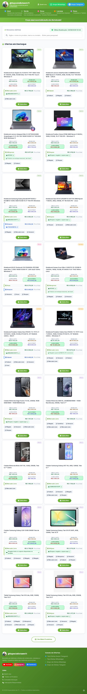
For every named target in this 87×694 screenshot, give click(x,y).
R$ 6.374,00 (29, 285)
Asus (8, 285)
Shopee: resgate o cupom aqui (59, 155)
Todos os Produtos (11, 677)
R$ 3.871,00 (29, 152)
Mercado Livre (11, 91)
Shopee (51, 152)
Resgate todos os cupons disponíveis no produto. (20, 552)
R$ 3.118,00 (71, 152)
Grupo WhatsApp (59, 4)
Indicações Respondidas (13, 682)
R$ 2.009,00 (29, 613)
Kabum (51, 91)
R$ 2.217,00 (71, 613)
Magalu (59, 95)
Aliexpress (52, 285)
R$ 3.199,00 (71, 91)
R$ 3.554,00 (29, 224)
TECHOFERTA (12, 227)
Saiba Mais (23, 104)
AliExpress (10, 152)
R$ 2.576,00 (71, 548)
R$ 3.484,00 (29, 217)
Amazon (9, 224)
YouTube (9, 664)
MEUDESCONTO (13, 94)
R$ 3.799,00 (29, 91)
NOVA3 (10, 155)
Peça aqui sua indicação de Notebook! (43, 20)
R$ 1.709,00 (71, 484)
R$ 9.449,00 (29, 357)
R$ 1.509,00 (71, 419)
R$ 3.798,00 (29, 548)
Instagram (20, 664)
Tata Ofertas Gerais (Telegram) (57, 656)
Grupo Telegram (77, 4)
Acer (7, 365)
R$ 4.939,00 (71, 285)
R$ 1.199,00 (29, 484)
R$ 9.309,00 (29, 350)
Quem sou (43, 4)
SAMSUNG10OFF (55, 486)
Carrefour (60, 423)
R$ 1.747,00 (29, 419)
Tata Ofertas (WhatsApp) (55, 659)
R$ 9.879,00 (71, 350)
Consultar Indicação (10, 680)
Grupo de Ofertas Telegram (56, 665)
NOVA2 (52, 288)
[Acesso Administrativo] (84, 690)
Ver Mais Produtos (44, 639)
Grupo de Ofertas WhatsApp (56, 662)
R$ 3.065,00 (71, 217)
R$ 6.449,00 (29, 289)
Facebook (32, 664)
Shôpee (9, 419)
